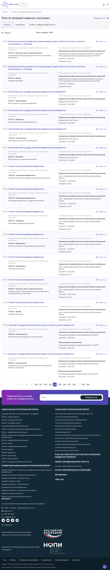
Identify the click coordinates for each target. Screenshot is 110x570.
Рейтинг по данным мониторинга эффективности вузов (21, 429)
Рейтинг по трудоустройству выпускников (16, 462)
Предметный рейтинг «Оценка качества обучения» (19, 475)
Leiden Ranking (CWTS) (62, 432)
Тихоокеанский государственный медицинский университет (37, 91)
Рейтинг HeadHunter (9, 452)
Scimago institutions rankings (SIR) (66, 441)
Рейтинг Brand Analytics (10, 459)
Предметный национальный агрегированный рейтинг (26, 466)
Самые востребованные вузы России (15, 426)
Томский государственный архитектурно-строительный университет (41, 325)
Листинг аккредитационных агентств (68, 466)
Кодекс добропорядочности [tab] (42, 24)
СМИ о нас (59, 479)
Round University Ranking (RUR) (65, 429)
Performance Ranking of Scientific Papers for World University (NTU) (77, 435)
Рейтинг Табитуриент (9, 455)
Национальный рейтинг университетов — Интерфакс (20, 414)
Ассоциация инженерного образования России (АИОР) (78, 335)
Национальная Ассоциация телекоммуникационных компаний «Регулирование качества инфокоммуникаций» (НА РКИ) (80, 55)
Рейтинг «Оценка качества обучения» (15, 432)
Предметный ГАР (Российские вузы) (14, 487)
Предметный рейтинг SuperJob (12, 493)
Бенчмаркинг (61, 475)
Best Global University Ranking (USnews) (68, 426)
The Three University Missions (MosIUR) (68, 423)
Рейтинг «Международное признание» (15, 440)
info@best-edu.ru (9, 517)
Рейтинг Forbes (7, 443)
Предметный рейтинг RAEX (11, 481)
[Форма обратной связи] (104, 567)
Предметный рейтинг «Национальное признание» (19, 490)
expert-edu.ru (8, 511)
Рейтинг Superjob (8, 449)
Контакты (13, 560)
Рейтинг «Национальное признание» (14, 446)
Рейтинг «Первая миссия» (11, 417)
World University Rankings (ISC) (65, 447)
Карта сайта (76, 560)
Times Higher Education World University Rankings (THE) (74, 414)
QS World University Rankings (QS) (66, 417)
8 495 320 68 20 (9, 514)
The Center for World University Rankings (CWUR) (71, 438)
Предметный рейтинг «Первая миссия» (15, 484)
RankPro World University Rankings (67, 450)
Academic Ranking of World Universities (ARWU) (71, 420)
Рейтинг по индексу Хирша (11, 423)
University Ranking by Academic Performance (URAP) (72, 444)
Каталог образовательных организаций (73, 470)
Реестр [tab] (7, 24)
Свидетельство (64, 61)
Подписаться (91, 397)
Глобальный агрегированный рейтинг (72, 409)
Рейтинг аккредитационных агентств (72, 462)
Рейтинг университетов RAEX (12, 420)
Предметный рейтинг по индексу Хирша (16, 478)
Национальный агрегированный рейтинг (20, 409)
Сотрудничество (46, 560)
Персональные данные (62, 560)
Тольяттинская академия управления (26, 166)
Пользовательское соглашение (28, 560)
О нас (5, 560)
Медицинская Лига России (68, 101)
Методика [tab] (20, 24)
